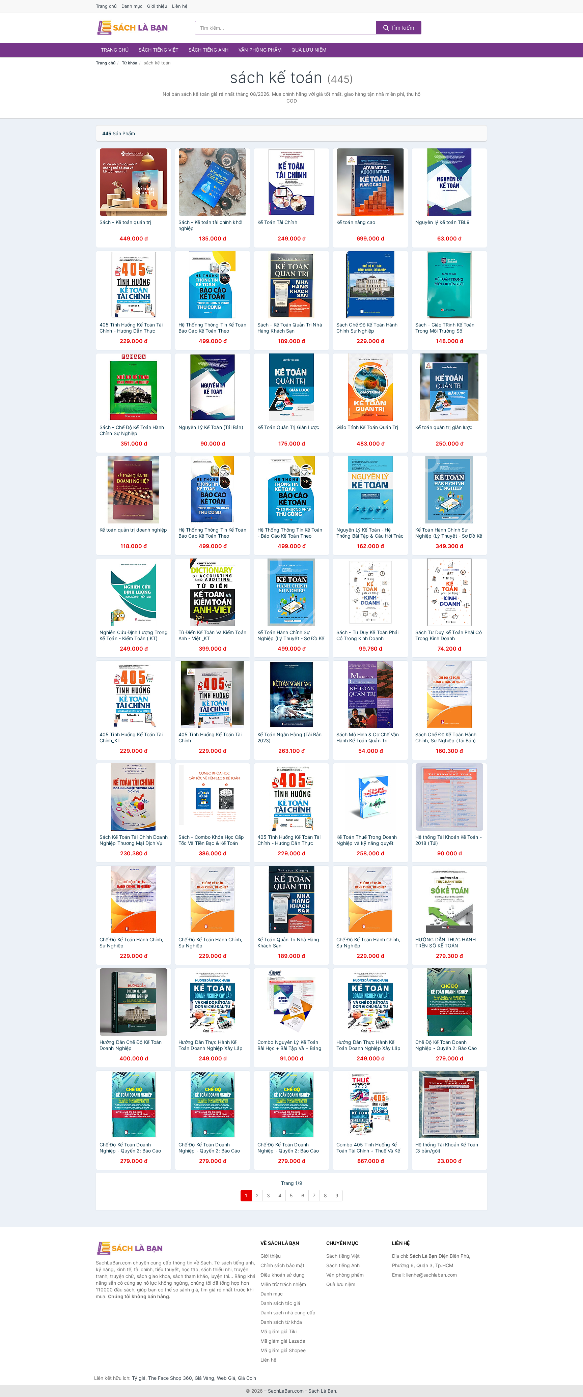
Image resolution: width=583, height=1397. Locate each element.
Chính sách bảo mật (282, 1265)
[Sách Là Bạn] (129, 1248)
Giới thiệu (157, 6)
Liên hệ (180, 6)
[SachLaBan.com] (132, 27)
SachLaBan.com (286, 1391)
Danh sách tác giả (280, 1303)
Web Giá (226, 1378)
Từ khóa (129, 62)
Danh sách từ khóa (281, 1322)
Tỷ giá (138, 1378)
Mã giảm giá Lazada (282, 1341)
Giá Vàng (204, 1378)
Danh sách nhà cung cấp (287, 1312)
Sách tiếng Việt (158, 50)
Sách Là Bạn (322, 1391)
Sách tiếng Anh (208, 50)
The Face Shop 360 (170, 1378)
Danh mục (131, 6)
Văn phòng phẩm (260, 50)
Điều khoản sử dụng (282, 1275)
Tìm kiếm (401, 27)
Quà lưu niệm (309, 50)
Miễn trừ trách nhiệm (283, 1284)
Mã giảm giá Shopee (283, 1350)
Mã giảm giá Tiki (278, 1331)
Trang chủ (106, 6)
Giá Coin (247, 1378)
